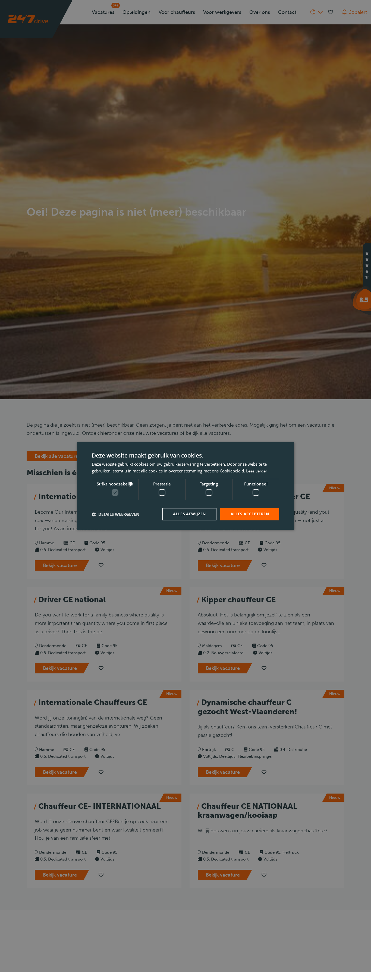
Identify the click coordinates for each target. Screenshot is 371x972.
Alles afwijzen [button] (189, 514)
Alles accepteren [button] (250, 514)
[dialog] (185, 486)
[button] (115, 514)
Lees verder (256, 471)
